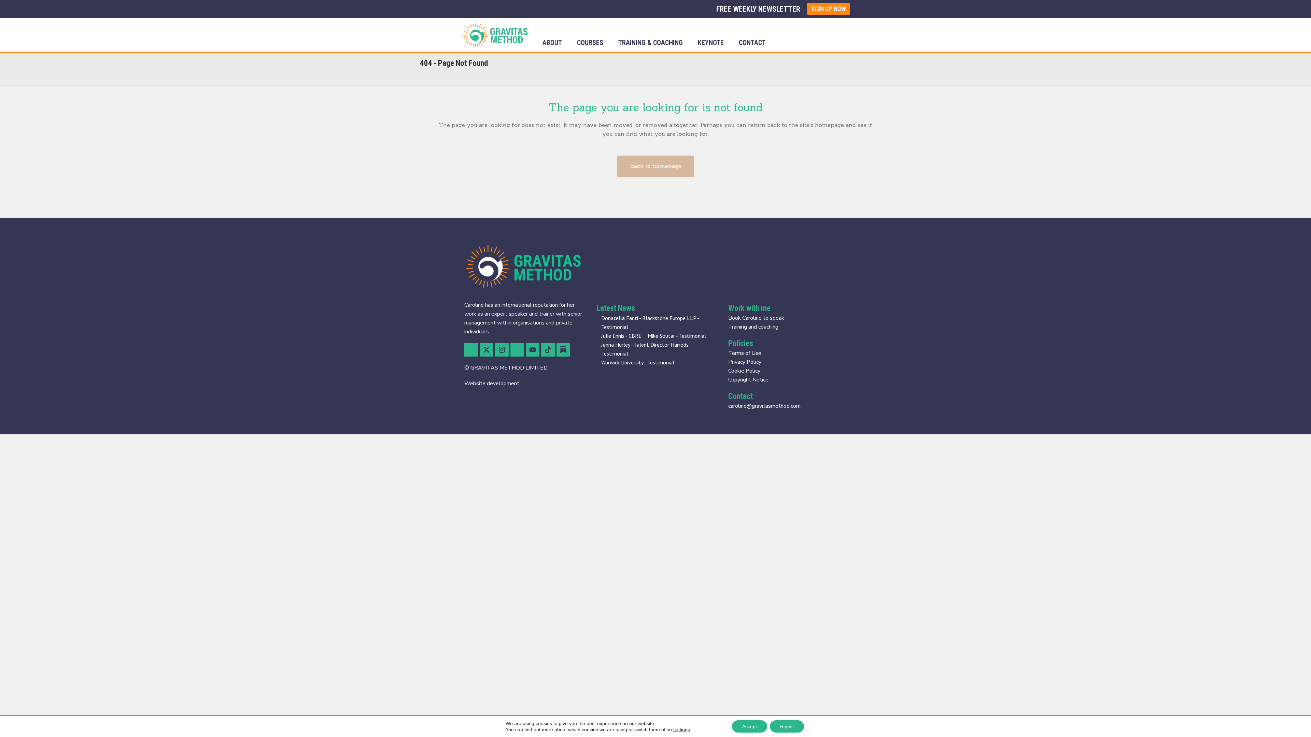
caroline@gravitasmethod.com (764, 406)
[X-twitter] (486, 350)
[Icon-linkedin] (517, 350)
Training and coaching (753, 327)
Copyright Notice (748, 380)
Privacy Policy (744, 362)
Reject (787, 726)
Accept (749, 726)
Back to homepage (655, 165)
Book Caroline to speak (756, 318)
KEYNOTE (711, 43)
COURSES (590, 43)
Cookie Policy (744, 371)
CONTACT (752, 43)
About (552, 43)
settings (681, 729)
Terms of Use (744, 353)
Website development (491, 383)
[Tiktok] (548, 350)
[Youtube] (532, 350)
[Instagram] (502, 350)
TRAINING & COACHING (650, 43)
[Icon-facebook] (471, 350)
